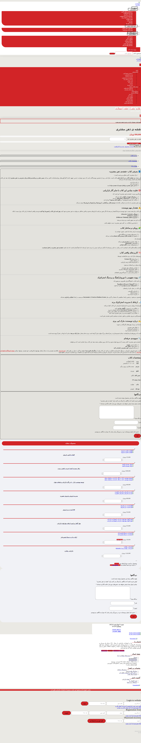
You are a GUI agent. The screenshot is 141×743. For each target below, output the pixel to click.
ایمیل (139, 427)
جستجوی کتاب (137, 53)
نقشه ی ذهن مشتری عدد (134, 139)
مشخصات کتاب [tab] (132, 161)
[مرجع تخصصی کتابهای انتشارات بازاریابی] (137, 5)
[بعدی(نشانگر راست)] (138, 732)
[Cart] (140, 116)
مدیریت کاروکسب (119, 146)
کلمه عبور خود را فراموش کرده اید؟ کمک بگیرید (128, 706)
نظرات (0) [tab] (134, 166)
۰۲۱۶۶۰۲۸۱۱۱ (116, 629)
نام (139, 422)
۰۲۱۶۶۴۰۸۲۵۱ (116, 631)
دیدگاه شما (137, 418)
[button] (138, 108)
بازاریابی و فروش (129, 146)
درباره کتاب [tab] (134, 155)
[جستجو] (112, 53)
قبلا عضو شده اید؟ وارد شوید (133, 715)
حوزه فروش (62, 350)
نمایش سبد (115, 565)
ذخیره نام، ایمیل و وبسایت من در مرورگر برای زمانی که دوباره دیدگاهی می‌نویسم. (117, 431)
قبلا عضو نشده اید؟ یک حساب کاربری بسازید (129, 707)
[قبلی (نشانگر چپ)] (140, 732)
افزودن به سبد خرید (133, 143)
